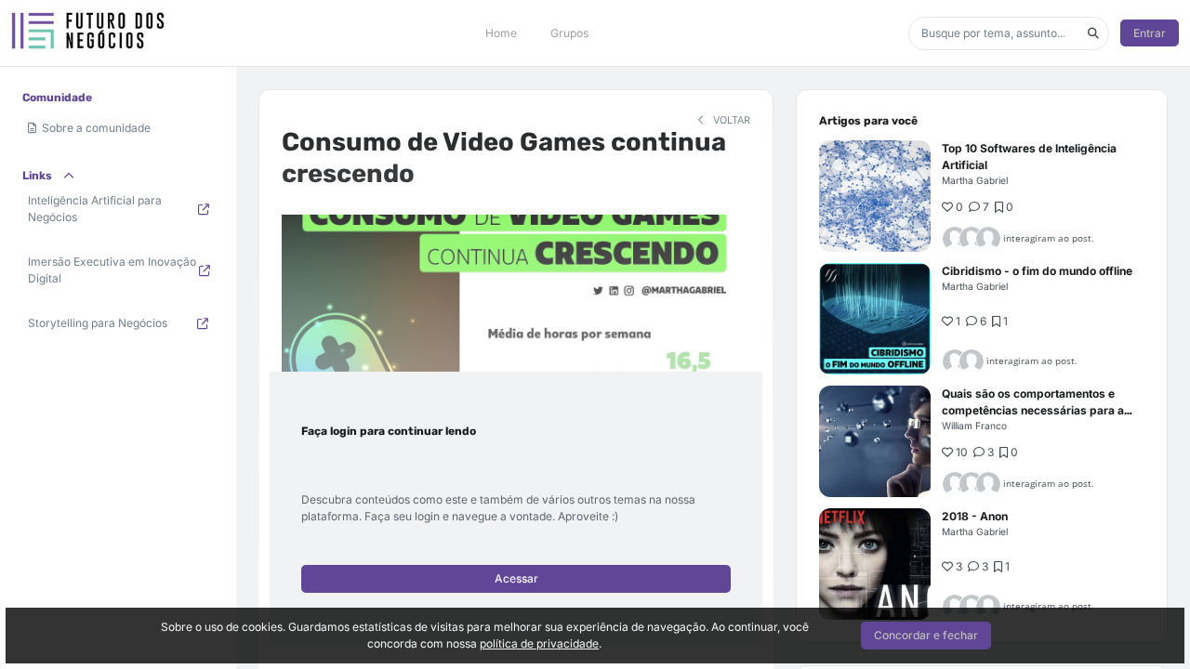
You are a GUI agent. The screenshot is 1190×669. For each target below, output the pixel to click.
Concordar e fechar (926, 635)
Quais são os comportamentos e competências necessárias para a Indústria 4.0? (1033, 410)
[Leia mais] (875, 196)
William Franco (974, 425)
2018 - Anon (975, 516)
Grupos (569, 33)
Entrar (1149, 33)
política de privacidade (539, 643)
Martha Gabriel (975, 180)
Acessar (516, 578)
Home (501, 33)
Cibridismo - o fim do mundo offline (1037, 271)
